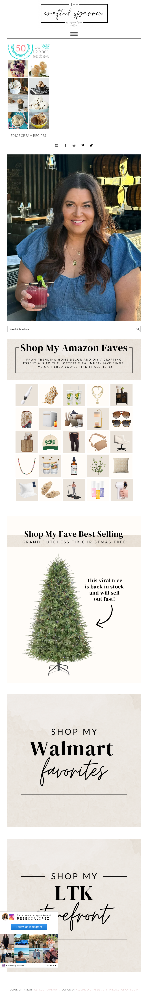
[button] (51, 964)
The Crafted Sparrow (74, 18)
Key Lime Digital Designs (92, 989)
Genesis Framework (47, 989)
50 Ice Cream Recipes (28, 135)
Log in (134, 989)
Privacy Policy (119, 989)
